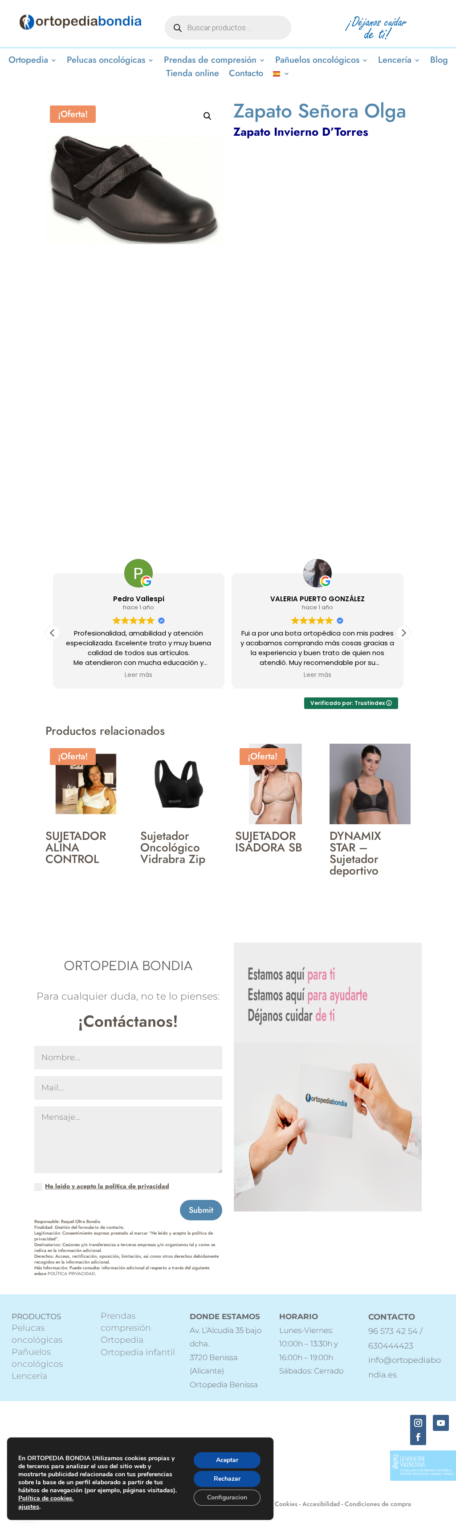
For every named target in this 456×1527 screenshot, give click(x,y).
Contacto (246, 75)
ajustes (28, 1507)
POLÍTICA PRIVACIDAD (71, 1273)
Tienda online (192, 75)
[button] (208, 116)
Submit (201, 1210)
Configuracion (227, 1497)
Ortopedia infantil (138, 1352)
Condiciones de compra (378, 1503)
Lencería (394, 61)
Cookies (286, 1503)
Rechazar (227, 1478)
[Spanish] (281, 75)
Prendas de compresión (210, 61)
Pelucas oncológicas (106, 61)
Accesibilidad (321, 1503)
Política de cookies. (45, 1498)
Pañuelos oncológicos (317, 61)
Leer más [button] (138, 675)
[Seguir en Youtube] (441, 1423)
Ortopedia (28, 61)
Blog (439, 61)
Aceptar (227, 1460)
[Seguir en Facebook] (418, 1437)
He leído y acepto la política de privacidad (107, 1186)
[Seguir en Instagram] (418, 1423)
